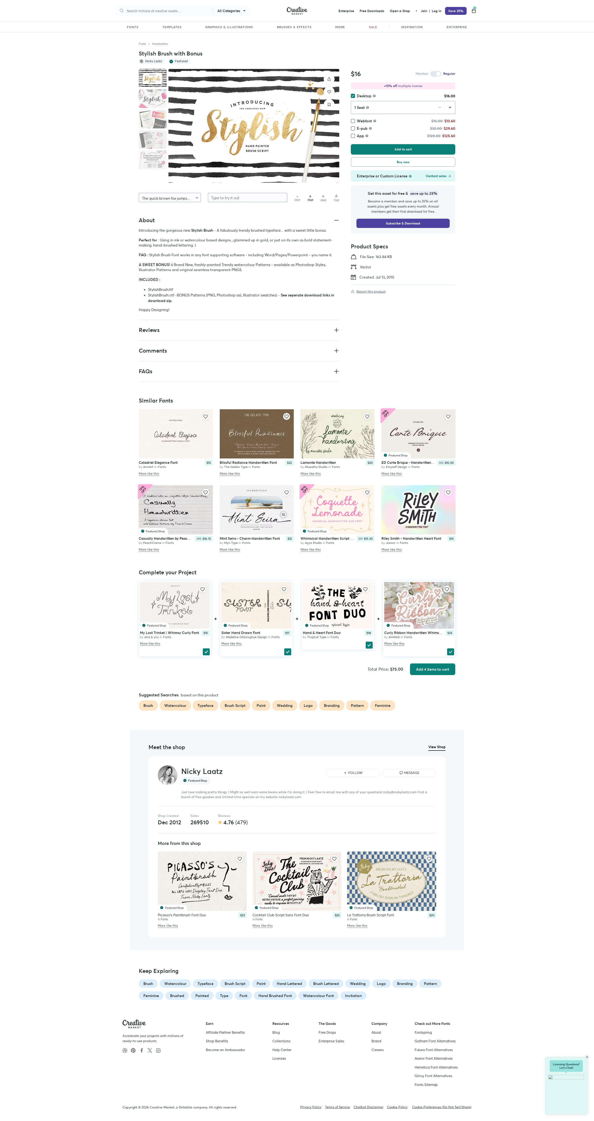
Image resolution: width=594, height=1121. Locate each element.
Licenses (279, 1058)
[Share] (329, 79)
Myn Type (231, 543)
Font (243, 995)
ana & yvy (151, 637)
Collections (281, 1041)
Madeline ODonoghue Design (246, 637)
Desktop (364, 96)
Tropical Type (316, 637)
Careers (377, 1050)
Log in (436, 11)
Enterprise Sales (331, 1041)
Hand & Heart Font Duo (322, 632)
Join (424, 11)
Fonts (142, 43)
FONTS (133, 27)
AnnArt (148, 467)
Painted (202, 995)
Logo (381, 983)
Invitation (353, 995)
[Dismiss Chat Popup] (587, 1057)
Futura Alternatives (434, 1050)
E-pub (362, 128)
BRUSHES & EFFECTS (294, 27)
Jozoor (390, 543)
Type (224, 995)
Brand (376, 1041)
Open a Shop (400, 11)
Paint (261, 983)
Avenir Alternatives (434, 1058)
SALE (373, 27)
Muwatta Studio (316, 467)
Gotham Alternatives (435, 1041)
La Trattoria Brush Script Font (370, 915)
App (360, 135)
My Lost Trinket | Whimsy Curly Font (169, 632)
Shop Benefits (217, 1041)
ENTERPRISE (457, 27)
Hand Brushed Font (275, 995)
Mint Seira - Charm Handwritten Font (250, 538)
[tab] (153, 78)
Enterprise (346, 11)
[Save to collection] (329, 104)
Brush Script (235, 983)
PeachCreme (152, 543)
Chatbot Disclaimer (368, 1107)
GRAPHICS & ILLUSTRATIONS (229, 27)
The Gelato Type (236, 467)
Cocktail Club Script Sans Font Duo (280, 915)
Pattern (430, 983)
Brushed (177, 995)
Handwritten (160, 43)
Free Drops (327, 1032)
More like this (149, 473)
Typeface (205, 983)
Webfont (364, 121)
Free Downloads (372, 11)
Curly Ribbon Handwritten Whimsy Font (416, 632)
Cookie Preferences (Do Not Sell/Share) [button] (441, 1107)
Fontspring (423, 1032)
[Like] (329, 91)
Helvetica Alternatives (436, 1067)
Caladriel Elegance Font (158, 462)
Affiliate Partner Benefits (225, 1032)
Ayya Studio (313, 543)
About (376, 1032)
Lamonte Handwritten (318, 462)
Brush (148, 983)
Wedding (358, 983)
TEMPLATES (172, 27)
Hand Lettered (289, 983)
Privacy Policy (310, 1107)
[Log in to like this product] (205, 416)
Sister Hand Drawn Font (240, 632)
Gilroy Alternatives (433, 1076)
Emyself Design (396, 467)
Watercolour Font (318, 995)
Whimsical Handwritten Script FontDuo (332, 538)
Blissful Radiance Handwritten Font (248, 462)
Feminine (151, 995)
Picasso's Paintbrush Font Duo (182, 915)
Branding (405, 983)
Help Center (281, 1050)
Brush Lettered (326, 983)
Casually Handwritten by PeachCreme (169, 538)
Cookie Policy (397, 1107)
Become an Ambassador (225, 1050)
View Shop (437, 747)
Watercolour (175, 983)
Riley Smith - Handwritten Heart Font (411, 538)
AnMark (394, 637)
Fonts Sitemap (426, 1084)
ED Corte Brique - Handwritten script (411, 462)
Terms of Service (337, 1107)
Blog (276, 1032)
